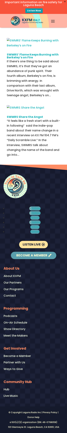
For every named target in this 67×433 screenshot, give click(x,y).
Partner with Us (14, 362)
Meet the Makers (16, 336)
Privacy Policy (50, 412)
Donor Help (33, 417)
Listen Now (34, 10)
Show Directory (14, 329)
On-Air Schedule (15, 323)
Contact (10, 296)
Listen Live (32, 244)
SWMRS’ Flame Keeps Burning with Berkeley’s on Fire (33, 55)
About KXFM (12, 276)
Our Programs (14, 289)
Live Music (11, 396)
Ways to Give (13, 369)
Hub (6, 389)
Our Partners (13, 283)
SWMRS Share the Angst (25, 117)
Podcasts (10, 316)
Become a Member (31, 255)
